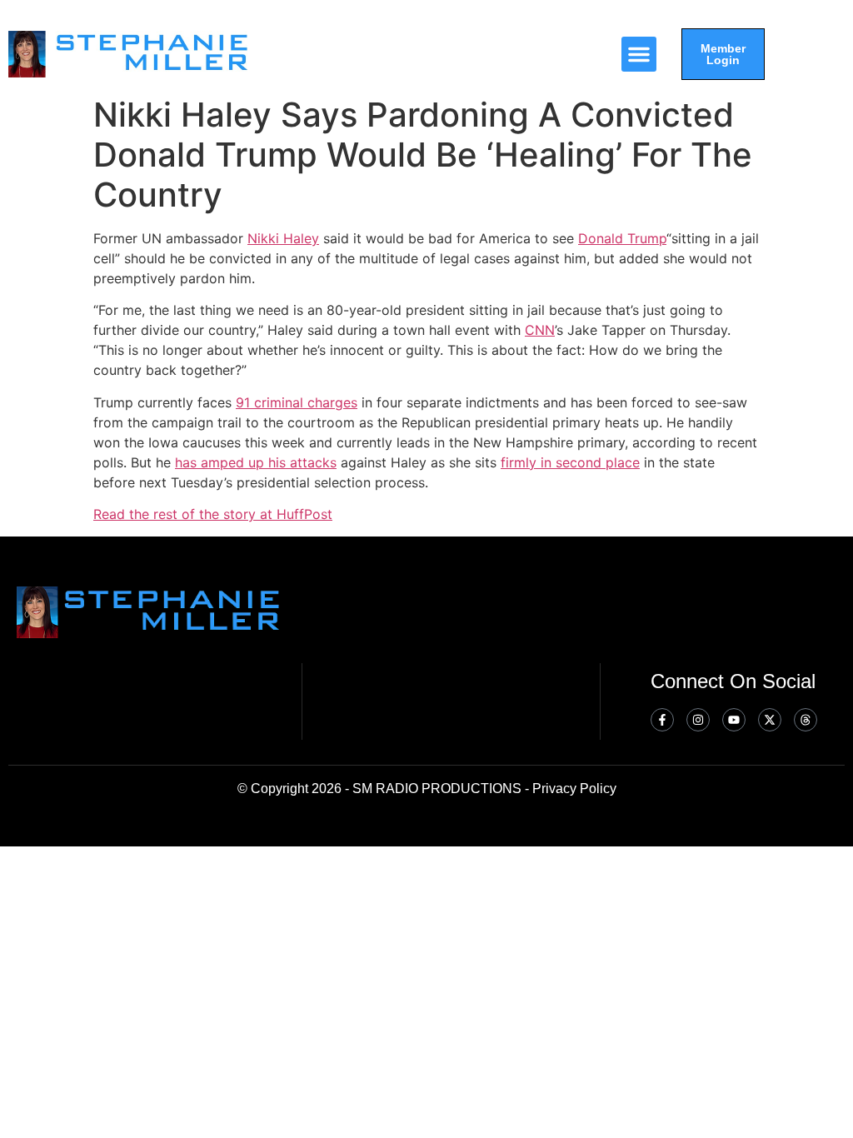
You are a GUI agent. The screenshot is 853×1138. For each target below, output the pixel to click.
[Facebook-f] (662, 719)
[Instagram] (698, 719)
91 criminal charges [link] (296, 402)
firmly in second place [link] (570, 462)
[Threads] (805, 719)
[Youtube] (734, 719)
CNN (540, 330)
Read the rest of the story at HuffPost (212, 514)
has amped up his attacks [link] (256, 462)
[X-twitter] (769, 719)
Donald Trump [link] (622, 238)
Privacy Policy (574, 788)
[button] (638, 54)
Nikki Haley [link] (283, 238)
